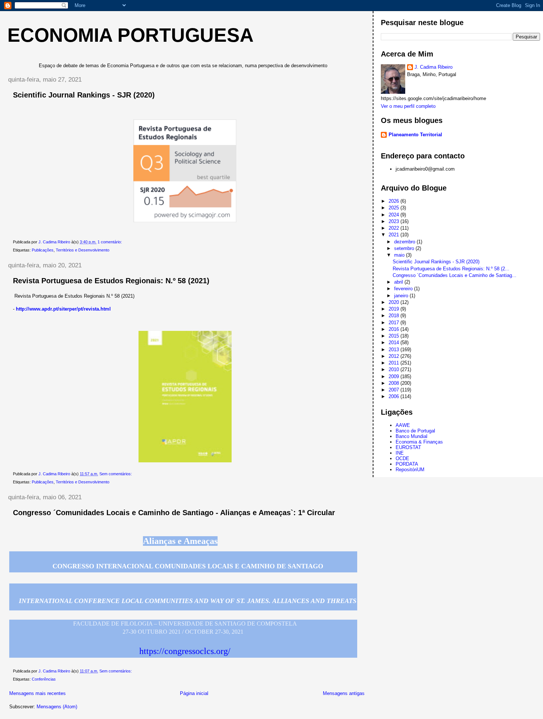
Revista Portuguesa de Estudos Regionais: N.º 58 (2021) (111, 281)
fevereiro (404, 288)
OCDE (402, 458)
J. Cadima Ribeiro (433, 67)
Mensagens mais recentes (37, 693)
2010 (394, 369)
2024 (394, 215)
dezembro (405, 241)
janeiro (402, 295)
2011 (394, 363)
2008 (394, 383)
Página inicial (194, 693)
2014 (394, 342)
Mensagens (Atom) (57, 706)
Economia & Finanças (419, 442)
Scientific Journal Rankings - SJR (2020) (84, 95)
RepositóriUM (410, 469)
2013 (394, 349)
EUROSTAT (408, 447)
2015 (394, 336)
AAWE (403, 425)
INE (400, 453)
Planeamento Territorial (415, 134)
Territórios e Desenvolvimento (82, 250)
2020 (394, 302)
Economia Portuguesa (130, 35)
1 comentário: (110, 242)
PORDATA (407, 464)
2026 (394, 201)
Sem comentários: (116, 474)
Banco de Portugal (415, 431)
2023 (394, 221)
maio (400, 255)
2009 (394, 376)
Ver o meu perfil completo (408, 106)
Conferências (44, 679)
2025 (394, 207)
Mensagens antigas (344, 693)
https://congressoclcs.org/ (184, 651)
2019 (394, 309)
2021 (394, 234)
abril (399, 282)
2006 (394, 396)
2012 (394, 356)
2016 (394, 329)
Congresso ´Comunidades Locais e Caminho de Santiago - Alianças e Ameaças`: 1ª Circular (174, 513)
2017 (394, 322)
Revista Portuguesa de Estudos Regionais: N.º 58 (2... (451, 268)
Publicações (43, 250)
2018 (394, 315)
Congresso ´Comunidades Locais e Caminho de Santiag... (454, 275)
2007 (394, 390)
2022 (394, 228)
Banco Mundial (411, 436)
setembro (405, 248)
